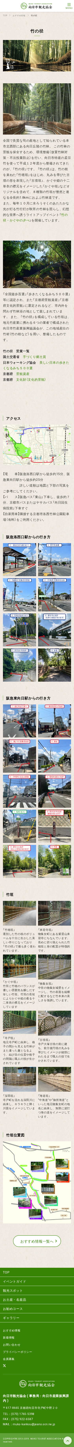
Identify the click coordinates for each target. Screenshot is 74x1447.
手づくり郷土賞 (34, 356)
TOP (67, 1440)
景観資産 (22, 373)
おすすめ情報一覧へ (37, 1241)
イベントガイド (14, 1281)
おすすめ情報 (12, 1330)
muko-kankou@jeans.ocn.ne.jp (34, 1424)
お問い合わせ (12, 1344)
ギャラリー (11, 1317)
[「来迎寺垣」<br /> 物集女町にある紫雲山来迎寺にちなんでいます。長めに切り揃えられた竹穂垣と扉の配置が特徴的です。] (54, 923)
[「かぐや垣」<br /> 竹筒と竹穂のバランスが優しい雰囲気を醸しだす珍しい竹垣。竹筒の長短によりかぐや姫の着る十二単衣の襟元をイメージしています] (19, 975)
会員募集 (9, 1359)
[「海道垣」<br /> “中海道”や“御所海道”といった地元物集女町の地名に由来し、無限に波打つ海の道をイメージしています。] (54, 1089)
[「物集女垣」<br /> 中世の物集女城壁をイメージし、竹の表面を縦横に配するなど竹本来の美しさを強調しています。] (54, 977)
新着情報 (9, 1337)
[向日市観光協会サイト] (36, 6)
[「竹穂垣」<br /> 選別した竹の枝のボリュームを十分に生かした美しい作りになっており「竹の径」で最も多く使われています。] (19, 923)
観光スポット (13, 1290)
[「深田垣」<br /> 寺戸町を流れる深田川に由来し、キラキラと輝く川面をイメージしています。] (19, 1089)
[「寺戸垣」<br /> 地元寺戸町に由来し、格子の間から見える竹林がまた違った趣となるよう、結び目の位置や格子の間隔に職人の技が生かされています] (19, 1031)
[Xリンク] (4, 1366)
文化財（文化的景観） (31, 379)
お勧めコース (13, 1308)
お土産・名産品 (14, 1299)
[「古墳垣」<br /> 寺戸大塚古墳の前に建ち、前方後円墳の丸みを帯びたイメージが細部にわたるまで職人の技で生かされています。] (54, 1033)
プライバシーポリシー (17, 1352)
